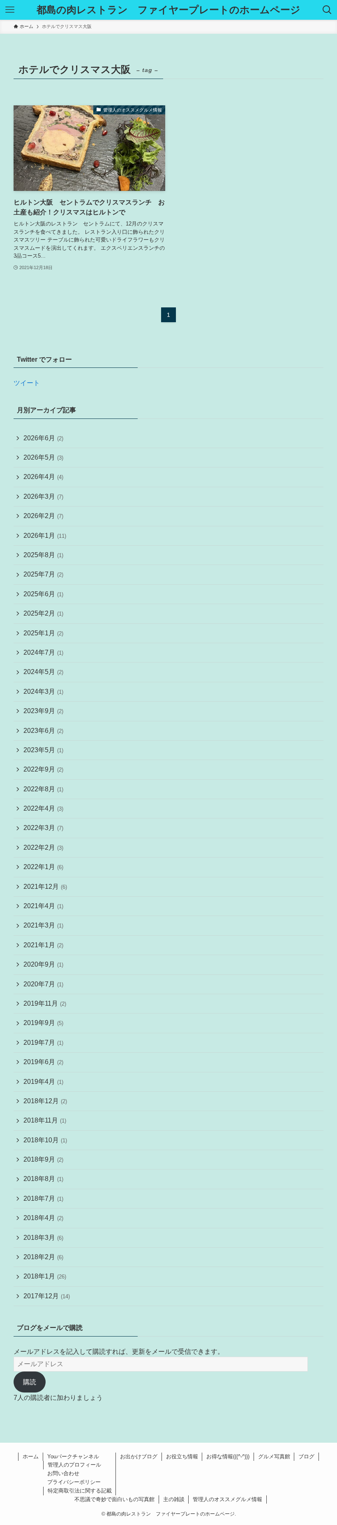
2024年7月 (43, 652)
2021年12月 (45, 886)
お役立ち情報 (182, 1456)
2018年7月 (43, 1198)
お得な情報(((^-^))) (227, 1456)
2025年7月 (43, 574)
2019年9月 (43, 1022)
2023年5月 (43, 749)
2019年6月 (43, 1061)
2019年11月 (44, 1003)
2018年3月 (43, 1237)
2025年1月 (43, 633)
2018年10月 (45, 1140)
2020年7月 (43, 984)
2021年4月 (43, 905)
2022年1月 (43, 866)
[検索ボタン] (327, 10)
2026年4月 (43, 476)
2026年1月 (44, 535)
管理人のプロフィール (74, 1465)
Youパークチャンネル (73, 1456)
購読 (29, 1382)
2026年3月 (43, 496)
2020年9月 (43, 964)
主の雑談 (174, 1499)
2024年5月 (43, 671)
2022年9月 (43, 769)
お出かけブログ (138, 1456)
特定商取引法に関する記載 (80, 1491)
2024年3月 (43, 691)
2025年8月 (43, 554)
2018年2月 (43, 1256)
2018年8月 (43, 1178)
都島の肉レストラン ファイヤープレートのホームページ (168, 10)
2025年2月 (43, 613)
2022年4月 (43, 808)
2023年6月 (43, 730)
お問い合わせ (63, 1473)
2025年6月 (43, 593)
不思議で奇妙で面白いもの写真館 (114, 1499)
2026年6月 (43, 438)
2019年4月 (43, 1081)
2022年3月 (43, 827)
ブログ (306, 1456)
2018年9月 (43, 1159)
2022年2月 (43, 847)
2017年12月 (46, 1296)
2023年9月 (43, 710)
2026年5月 (43, 457)
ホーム (31, 1456)
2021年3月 (43, 925)
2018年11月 (44, 1120)
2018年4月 (43, 1217)
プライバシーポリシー (74, 1482)
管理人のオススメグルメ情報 (227, 1499)
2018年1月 (44, 1276)
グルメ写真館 (274, 1456)
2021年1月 (43, 945)
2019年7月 (43, 1042)
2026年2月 (43, 515)
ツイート (27, 382)
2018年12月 (45, 1100)
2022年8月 (43, 789)
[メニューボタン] (10, 10)
